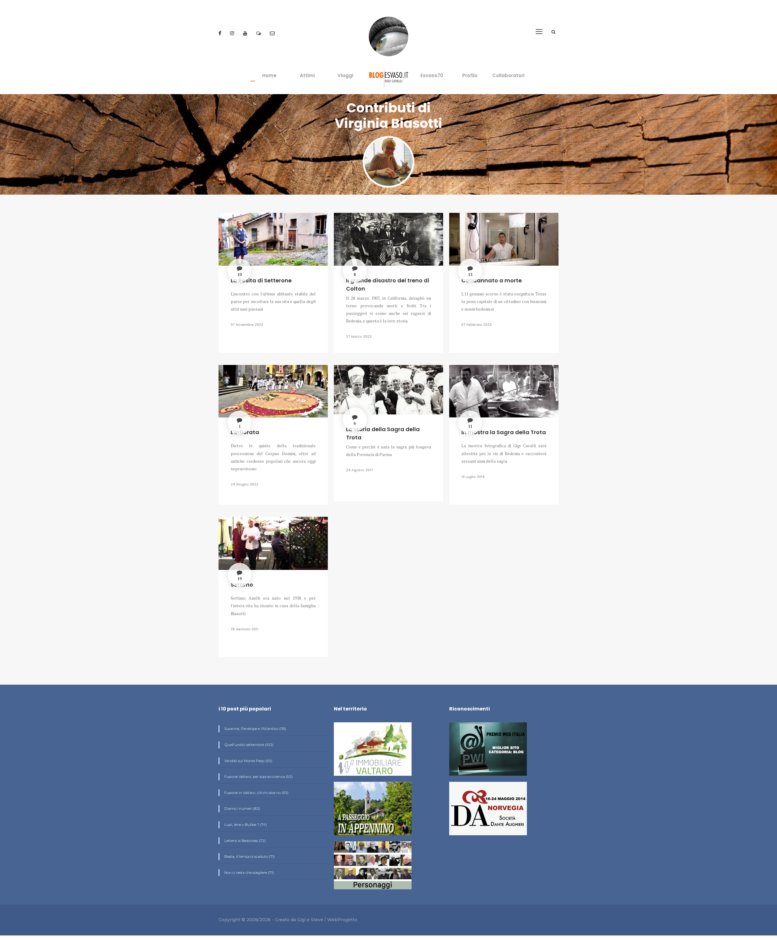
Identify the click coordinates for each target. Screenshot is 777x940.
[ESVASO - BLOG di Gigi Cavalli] (388, 77)
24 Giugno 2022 (244, 484)
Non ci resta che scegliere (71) (248, 872)
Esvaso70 (431, 75)
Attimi (307, 75)
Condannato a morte (491, 280)
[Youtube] (246, 33)
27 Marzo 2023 (359, 336)
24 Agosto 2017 (359, 470)
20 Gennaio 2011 (244, 629)
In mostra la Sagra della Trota (503, 432)
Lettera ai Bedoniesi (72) (244, 840)
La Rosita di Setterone (261, 280)
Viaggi (345, 75)
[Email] (272, 33)
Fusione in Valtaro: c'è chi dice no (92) (255, 792)
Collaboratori (508, 75)
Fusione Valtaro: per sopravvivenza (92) (258, 776)
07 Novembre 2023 (247, 324)
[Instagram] (233, 33)
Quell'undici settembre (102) (248, 744)
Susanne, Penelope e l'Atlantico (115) (254, 728)
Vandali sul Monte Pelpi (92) (247, 760)
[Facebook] (220, 33)
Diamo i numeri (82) (241, 808)
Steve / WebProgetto (334, 919)
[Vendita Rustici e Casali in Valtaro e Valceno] (373, 751)
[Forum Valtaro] (259, 33)
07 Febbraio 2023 (476, 324)
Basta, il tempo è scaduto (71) (249, 856)
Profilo (469, 75)
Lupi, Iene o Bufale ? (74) (245, 824)
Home (269, 75)
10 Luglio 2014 (473, 476)
